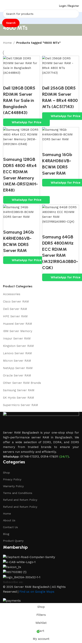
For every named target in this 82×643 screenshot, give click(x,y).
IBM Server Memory (17, 331)
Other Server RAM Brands (22, 383)
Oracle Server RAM (17, 375)
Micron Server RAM (17, 360)
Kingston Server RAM (18, 346)
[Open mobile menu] (4, 6)
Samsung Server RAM (18, 390)
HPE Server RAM (15, 316)
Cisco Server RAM (16, 301)
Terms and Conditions (17, 493)
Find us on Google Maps (36, 591)
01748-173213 (29, 456)
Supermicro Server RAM (20, 405)
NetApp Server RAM (18, 368)
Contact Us (10, 527)
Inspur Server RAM (17, 338)
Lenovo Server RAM (17, 353)
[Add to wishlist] (30, 80)
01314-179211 (49, 456)
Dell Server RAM (15, 309)
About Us (9, 520)
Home (7, 43)
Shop (6, 472)
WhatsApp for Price (26, 122)
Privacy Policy (12, 479)
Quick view (19, 80)
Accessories (11, 294)
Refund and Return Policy (20, 499)
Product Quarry (13, 540)
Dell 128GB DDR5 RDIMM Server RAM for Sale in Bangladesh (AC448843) (19, 100)
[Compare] (8, 80)
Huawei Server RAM (17, 323)
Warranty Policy (13, 486)
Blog (6, 534)
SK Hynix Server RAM (18, 397)
